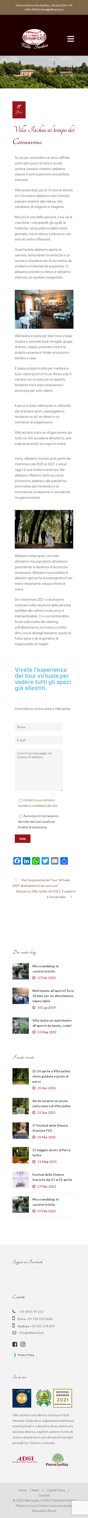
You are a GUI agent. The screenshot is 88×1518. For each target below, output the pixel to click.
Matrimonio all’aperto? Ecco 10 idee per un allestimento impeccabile (53, 996)
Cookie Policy (55, 1490)
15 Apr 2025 (47, 1112)
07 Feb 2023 (47, 978)
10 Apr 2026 (47, 1088)
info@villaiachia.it (31, 1333)
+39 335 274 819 (42, 1326)
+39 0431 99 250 (31, 1312)
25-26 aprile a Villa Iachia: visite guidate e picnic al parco (51, 1076)
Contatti (44, 1495)
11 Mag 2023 (47, 1162)
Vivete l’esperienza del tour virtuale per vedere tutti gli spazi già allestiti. (43, 679)
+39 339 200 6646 (39, 1319)
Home (23, 1490)
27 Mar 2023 (47, 1186)
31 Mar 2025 (47, 1137)
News (35, 1490)
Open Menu (71, 38)
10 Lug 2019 (47, 1007)
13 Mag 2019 (47, 1032)
